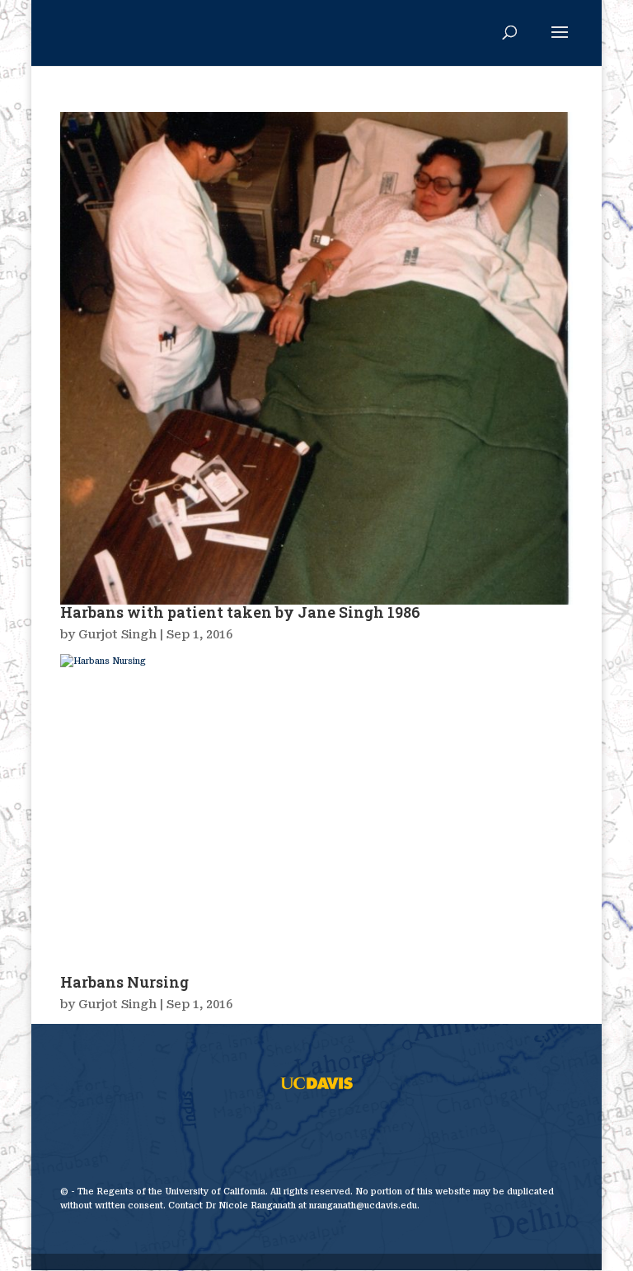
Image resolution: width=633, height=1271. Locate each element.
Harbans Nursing (124, 982)
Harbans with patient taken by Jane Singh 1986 (240, 612)
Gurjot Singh (117, 634)
